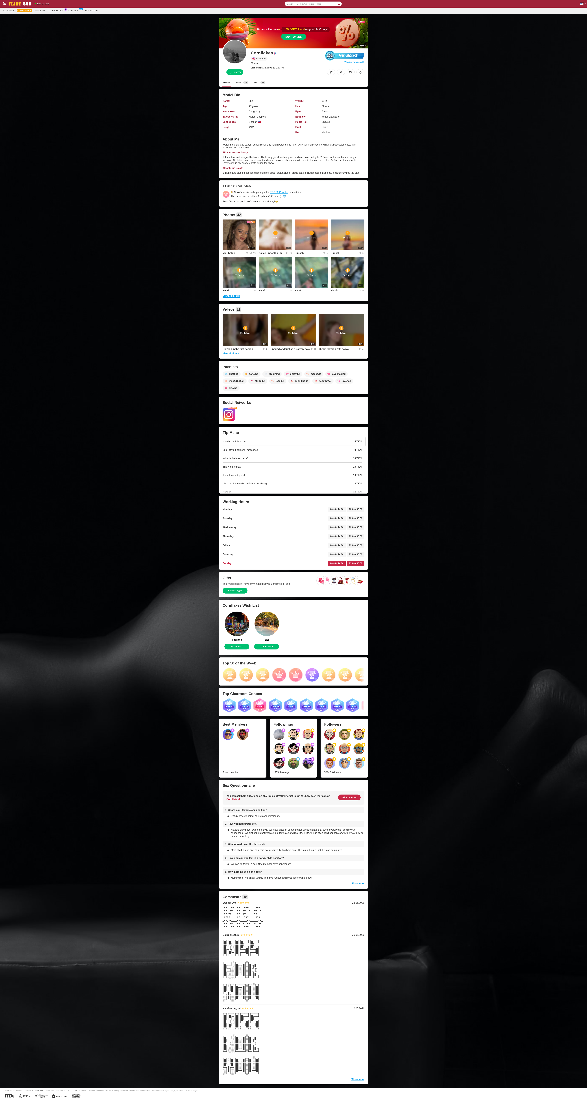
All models (8, 11)
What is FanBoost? (354, 62)
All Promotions (56, 11)
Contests (73, 11)
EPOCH (57, 1091)
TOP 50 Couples (279, 192)
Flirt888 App (91, 11)
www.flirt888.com (36, 1091)
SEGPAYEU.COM (70, 1091)
